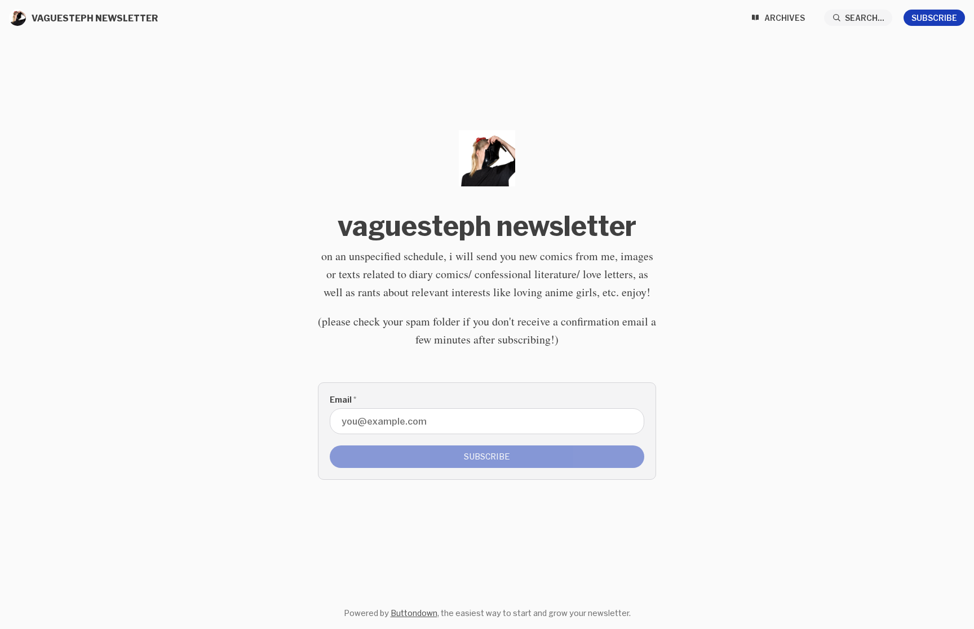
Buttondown (414, 613)
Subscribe (934, 18)
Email (343, 399)
